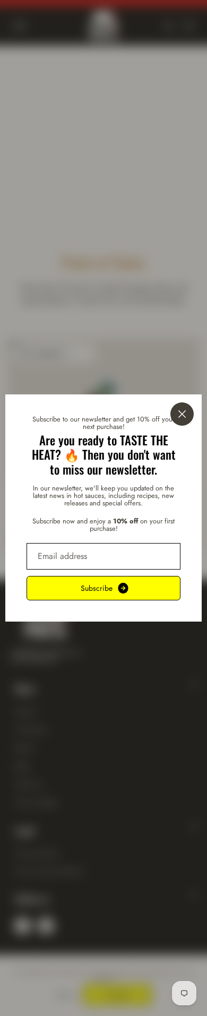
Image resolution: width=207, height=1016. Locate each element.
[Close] (182, 414)
